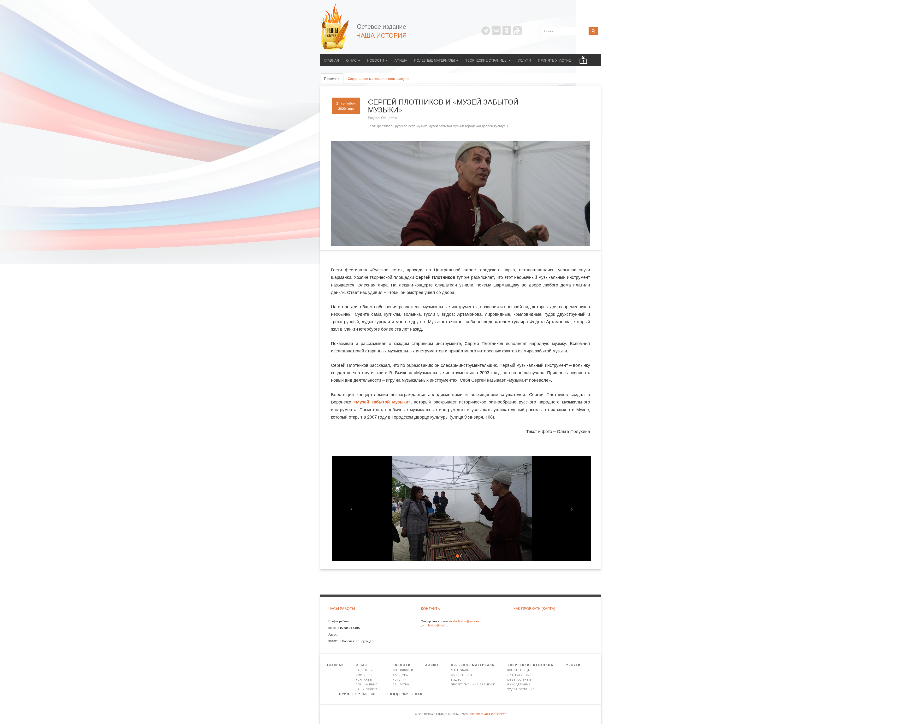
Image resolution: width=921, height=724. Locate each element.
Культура (400, 675)
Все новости (402, 670)
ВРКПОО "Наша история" (488, 714)
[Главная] (337, 27)
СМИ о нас (364, 675)
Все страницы (519, 670)
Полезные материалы (435, 60)
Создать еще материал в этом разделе (378, 78)
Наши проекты (368, 689)
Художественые (520, 689)
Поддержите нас (405, 694)
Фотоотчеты (461, 675)
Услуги (524, 60)
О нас (352, 60)
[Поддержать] (583, 60)
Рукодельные (519, 684)
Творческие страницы (486, 60)
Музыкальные (519, 679)
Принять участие (554, 60)
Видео (456, 679)
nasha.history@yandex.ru (466, 621)
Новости (376, 60)
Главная (331, 60)
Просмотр (333, 79)
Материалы (460, 670)
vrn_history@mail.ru (435, 625)
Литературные (519, 675)
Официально (367, 684)
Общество (389, 117)
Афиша (401, 60)
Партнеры (364, 670)
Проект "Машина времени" (473, 684)
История (399, 679)
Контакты (364, 679)
